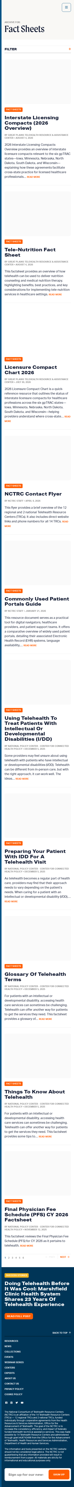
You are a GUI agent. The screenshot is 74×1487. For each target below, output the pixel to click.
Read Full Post (19, 1316)
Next (63, 1257)
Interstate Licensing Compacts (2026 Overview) (32, 123)
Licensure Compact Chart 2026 (31, 369)
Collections (13, 1352)
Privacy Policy (14, 1389)
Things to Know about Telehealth (35, 1094)
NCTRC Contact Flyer (33, 493)
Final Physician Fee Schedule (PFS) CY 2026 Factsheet (36, 1214)
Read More (33, 177)
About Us (10, 1378)
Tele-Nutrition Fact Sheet (30, 252)
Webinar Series (14, 1362)
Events (9, 1357)
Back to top (60, 1333)
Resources (11, 1341)
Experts (10, 1373)
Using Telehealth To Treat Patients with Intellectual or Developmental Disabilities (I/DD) (31, 728)
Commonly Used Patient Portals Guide (37, 601)
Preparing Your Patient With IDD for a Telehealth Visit (35, 856)
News (8, 1346)
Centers (10, 1368)
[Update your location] (66, 7)
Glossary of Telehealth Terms (35, 976)
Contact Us (12, 1384)
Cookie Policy (13, 1394)
